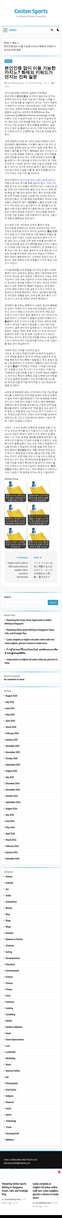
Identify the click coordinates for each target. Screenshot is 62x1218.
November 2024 (13, 789)
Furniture (10, 1001)
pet (7, 1076)
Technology (11, 1120)
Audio (8, 895)
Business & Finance (14, 939)
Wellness (10, 1139)
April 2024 (10, 833)
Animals (9, 882)
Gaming (9, 1008)
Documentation (13, 958)
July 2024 (10, 814)
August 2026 (11, 695)
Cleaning (10, 945)
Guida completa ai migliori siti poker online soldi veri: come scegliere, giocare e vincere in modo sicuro (46, 1190)
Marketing (10, 1058)
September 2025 (13, 764)
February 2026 (12, 733)
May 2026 (10, 714)
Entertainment (12, 970)
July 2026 (10, 701)
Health (9, 1020)
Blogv (8, 926)
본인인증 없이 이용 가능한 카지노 (37, 179)
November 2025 (13, 752)
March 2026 (11, 726)
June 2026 (10, 708)
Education (10, 964)
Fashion (9, 976)
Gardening (10, 1014)
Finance (9, 983)
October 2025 (12, 758)
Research (10, 1102)
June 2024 (10, 821)
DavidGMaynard (16, 83)
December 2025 (12, 745)
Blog (8, 61)
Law (8, 1045)
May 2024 (10, 827)
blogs (8, 920)
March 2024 (11, 839)
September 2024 (13, 802)
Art (7, 889)
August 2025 (11, 770)
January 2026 (12, 739)
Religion (9, 1095)
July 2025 (10, 777)
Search (7, 597)
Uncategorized (12, 1133)
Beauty (9, 907)
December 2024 (13, 783)
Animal (9, 876)
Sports (9, 1114)
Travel (8, 1127)
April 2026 (10, 720)
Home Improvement (15, 1039)
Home (8, 1033)
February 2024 (12, 846)
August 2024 (11, 808)
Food (8, 995)
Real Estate (11, 1089)
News (8, 1064)
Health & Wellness (14, 1026)
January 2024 (12, 852)
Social (8, 1108)
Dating (9, 951)
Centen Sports (31, 11)
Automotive (11, 901)
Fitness (9, 989)
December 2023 (12, 858)
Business (9, 932)
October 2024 (12, 795)
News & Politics (13, 1070)
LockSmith (10, 1051)
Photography (12, 1083)
